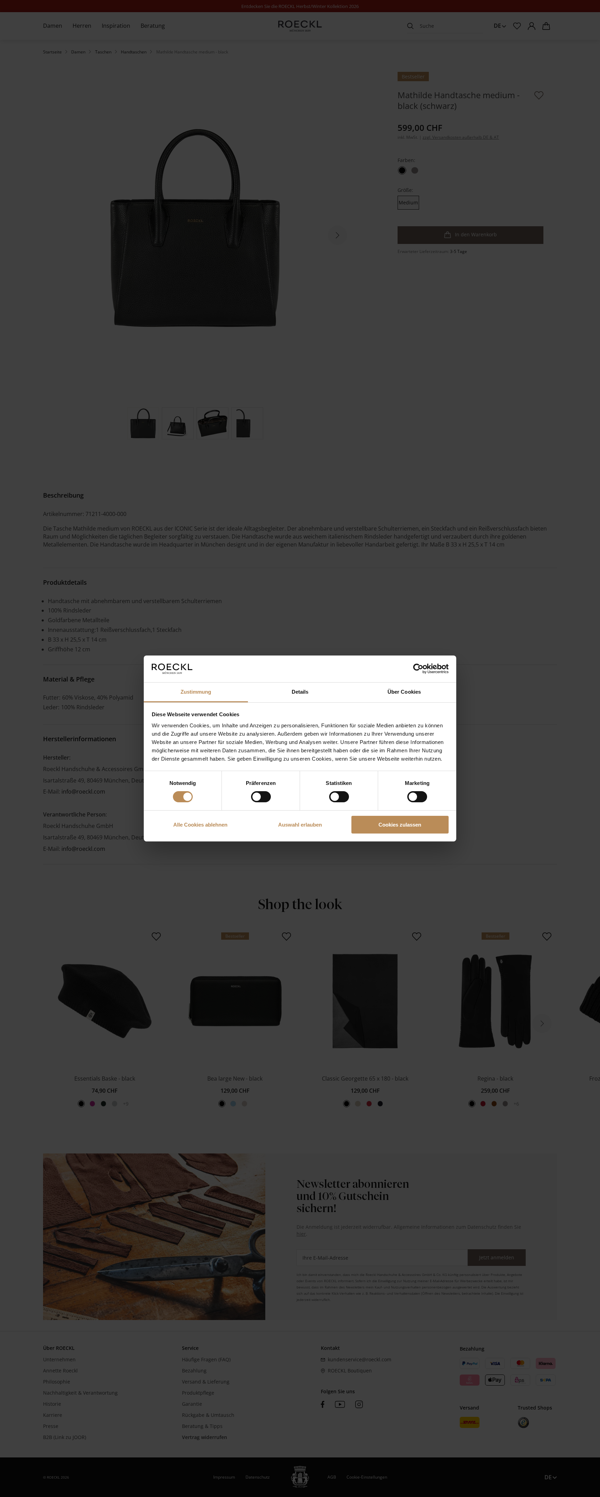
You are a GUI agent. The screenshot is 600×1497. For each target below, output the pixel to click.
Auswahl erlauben (300, 825)
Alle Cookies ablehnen (200, 825)
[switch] (261, 796)
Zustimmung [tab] (196, 692)
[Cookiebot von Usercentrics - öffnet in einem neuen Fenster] (418, 668)
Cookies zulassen (399, 825)
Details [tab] (300, 692)
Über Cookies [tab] (404, 692)
